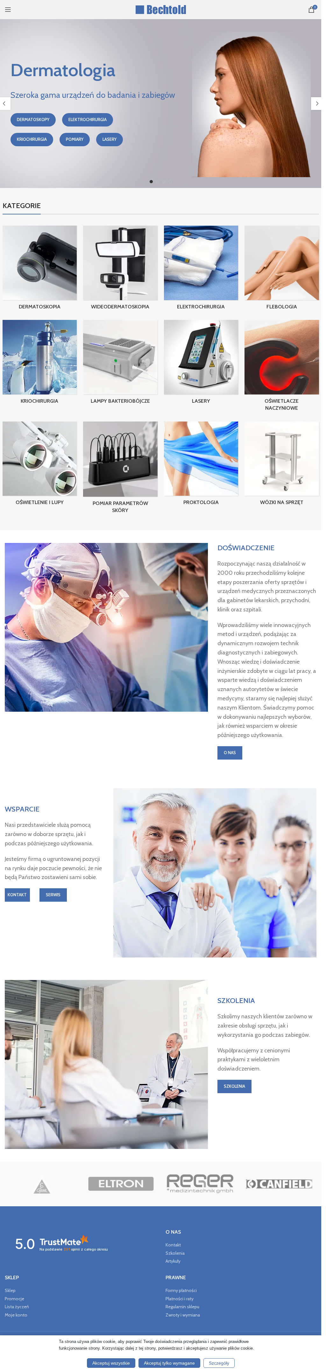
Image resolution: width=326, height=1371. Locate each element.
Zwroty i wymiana (183, 1315)
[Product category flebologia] (281, 270)
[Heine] (42, 1184)
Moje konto (16, 1315)
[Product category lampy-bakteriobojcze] (120, 364)
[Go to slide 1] (151, 181)
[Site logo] (160, 9)
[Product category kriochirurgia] (40, 364)
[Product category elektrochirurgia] (201, 270)
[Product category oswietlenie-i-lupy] (40, 465)
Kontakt (173, 1245)
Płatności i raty (180, 1299)
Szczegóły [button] (219, 1363)
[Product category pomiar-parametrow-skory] (120, 469)
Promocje (14, 1299)
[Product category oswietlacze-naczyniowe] (281, 367)
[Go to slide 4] (170, 181)
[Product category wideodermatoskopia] (120, 270)
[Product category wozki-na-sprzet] (281, 465)
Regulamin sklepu (182, 1307)
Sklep (10, 1290)
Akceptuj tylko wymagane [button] (169, 1363)
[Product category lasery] (201, 364)
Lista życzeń (17, 1307)
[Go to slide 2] (157, 181)
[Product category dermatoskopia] (40, 270)
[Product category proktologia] (201, 465)
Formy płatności (181, 1290)
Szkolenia (175, 1253)
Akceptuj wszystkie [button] (111, 1363)
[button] (317, 103)
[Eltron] (121, 1184)
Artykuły (173, 1261)
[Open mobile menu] (8, 9)
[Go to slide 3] (164, 181)
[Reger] (199, 1184)
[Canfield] (279, 1184)
